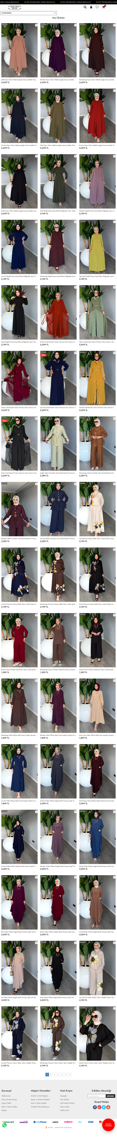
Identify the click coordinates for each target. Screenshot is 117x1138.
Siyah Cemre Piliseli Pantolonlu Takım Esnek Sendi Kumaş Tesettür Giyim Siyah (97, 669)
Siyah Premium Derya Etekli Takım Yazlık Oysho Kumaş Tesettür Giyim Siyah (97, 604)
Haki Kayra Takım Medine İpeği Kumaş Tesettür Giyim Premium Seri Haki (58, 145)
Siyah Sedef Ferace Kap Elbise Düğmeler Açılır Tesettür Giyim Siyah (19, 342)
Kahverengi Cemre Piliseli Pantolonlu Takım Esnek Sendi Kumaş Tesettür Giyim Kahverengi (58, 669)
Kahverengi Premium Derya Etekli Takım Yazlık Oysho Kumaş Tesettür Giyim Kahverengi (58, 604)
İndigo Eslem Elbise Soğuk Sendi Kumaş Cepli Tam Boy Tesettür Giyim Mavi (97, 866)
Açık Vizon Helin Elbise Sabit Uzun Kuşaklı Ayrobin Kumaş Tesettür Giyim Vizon (97, 735)
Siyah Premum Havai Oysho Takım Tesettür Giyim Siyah (97, 1063)
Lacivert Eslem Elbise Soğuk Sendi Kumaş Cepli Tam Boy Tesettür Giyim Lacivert (19, 866)
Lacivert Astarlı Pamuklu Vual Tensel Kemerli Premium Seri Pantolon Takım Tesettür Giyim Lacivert (58, 538)
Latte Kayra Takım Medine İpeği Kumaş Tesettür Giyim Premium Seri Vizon (19, 80)
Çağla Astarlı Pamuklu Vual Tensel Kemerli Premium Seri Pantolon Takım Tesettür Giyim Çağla (58, 473)
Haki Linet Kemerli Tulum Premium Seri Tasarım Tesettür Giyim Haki (97, 342)
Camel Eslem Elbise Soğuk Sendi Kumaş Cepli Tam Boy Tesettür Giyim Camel (97, 932)
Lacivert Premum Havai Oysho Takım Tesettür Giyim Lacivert (19, 1063)
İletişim (4, 1110)
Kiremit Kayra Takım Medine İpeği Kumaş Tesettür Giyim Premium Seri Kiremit (97, 145)
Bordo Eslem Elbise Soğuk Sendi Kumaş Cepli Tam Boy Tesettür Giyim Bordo (58, 932)
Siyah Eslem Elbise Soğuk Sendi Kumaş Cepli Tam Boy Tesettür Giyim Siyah (58, 997)
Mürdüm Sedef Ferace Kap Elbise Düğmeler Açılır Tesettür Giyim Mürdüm (97, 211)
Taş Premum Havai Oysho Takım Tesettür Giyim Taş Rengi (97, 997)
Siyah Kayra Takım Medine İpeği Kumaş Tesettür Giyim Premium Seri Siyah (19, 211)
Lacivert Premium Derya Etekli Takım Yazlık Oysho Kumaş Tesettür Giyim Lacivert (19, 604)
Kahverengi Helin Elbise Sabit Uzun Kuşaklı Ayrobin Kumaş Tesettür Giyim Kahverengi (19, 735)
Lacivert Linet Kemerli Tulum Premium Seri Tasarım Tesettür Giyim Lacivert (58, 407)
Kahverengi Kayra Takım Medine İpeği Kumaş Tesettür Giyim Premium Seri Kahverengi (97, 80)
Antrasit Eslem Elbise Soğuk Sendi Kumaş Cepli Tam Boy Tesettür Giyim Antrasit (58, 801)
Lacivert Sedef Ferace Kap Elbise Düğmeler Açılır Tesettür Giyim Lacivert (19, 276)
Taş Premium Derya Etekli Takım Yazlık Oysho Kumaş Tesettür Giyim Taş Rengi (97, 538)
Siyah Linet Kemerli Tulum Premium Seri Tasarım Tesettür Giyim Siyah (19, 473)
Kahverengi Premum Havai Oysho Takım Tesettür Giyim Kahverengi (58, 1063)
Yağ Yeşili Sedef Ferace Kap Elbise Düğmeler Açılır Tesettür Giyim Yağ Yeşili (97, 276)
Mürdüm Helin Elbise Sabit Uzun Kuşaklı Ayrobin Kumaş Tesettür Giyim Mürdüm (58, 735)
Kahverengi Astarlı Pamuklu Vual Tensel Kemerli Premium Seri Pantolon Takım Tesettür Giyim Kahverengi (97, 473)
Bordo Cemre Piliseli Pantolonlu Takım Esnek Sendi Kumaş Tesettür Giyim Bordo (19, 669)
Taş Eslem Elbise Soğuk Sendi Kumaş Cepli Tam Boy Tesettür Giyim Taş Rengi (19, 997)
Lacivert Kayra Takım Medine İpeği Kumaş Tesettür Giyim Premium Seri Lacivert (19, 145)
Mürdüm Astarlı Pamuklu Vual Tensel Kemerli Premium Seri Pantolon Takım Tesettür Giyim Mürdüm (19, 538)
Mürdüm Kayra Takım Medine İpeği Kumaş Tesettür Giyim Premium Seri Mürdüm (58, 80)
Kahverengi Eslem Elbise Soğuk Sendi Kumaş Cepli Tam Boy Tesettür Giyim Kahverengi (97, 801)
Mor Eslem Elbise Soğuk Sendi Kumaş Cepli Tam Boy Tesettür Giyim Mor (19, 932)
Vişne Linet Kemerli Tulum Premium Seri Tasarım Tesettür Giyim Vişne (19, 407)
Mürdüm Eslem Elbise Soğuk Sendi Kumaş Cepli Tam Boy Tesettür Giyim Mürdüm (58, 866)
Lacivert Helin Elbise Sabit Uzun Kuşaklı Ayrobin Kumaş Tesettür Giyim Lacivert (19, 801)
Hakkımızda (64, 1110)
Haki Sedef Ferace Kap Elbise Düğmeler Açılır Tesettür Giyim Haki (58, 211)
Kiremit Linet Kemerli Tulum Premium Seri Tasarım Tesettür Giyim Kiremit (58, 342)
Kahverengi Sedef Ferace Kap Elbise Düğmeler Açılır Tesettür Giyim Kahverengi (58, 276)
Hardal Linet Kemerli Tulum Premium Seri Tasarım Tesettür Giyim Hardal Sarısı (97, 407)
